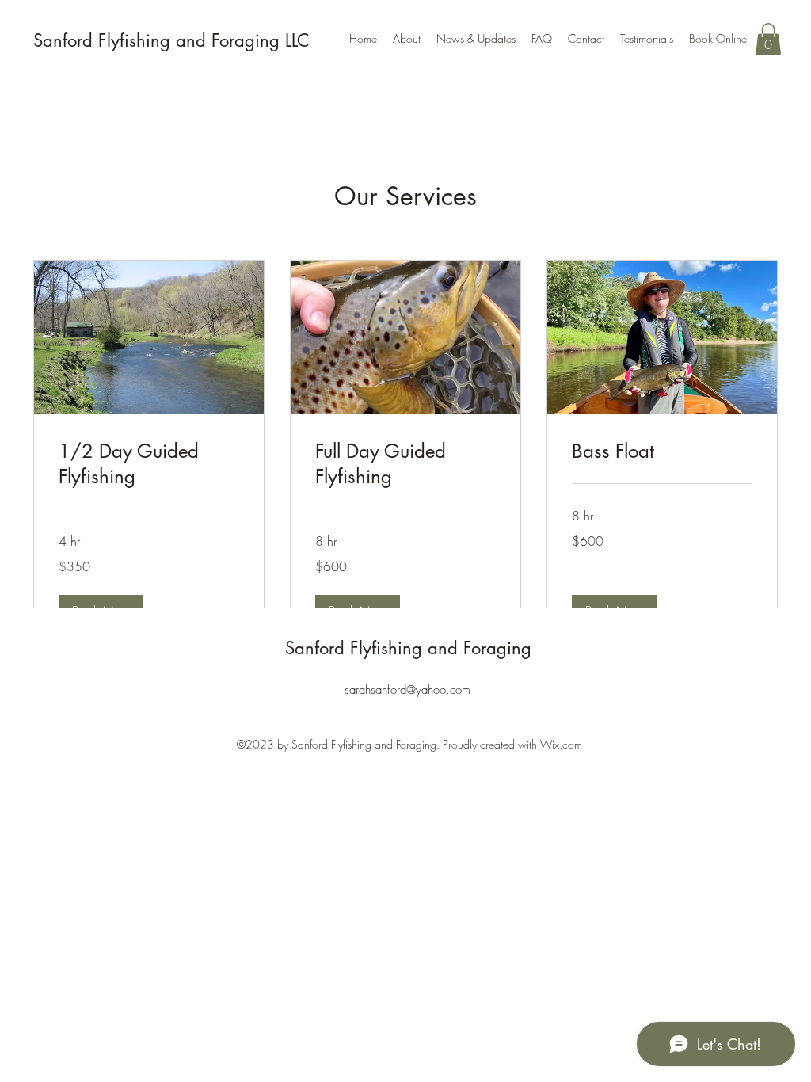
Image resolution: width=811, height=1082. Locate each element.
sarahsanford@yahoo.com (407, 690)
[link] (149, 464)
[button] (768, 39)
